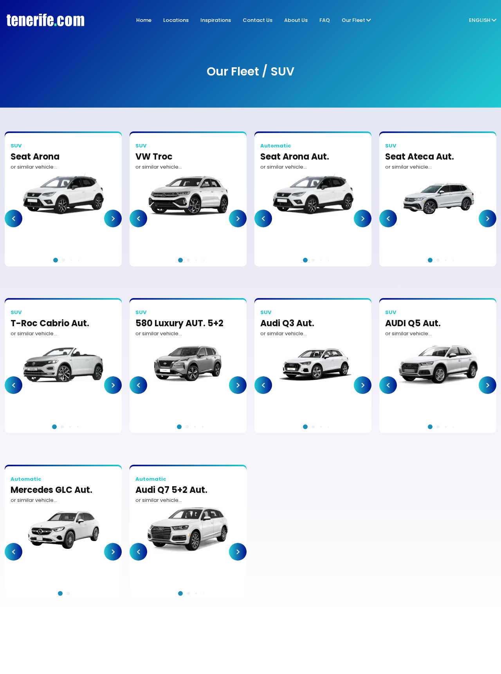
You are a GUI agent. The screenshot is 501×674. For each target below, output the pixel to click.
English (479, 20)
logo (43, 20)
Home (143, 20)
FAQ (324, 20)
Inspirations (215, 20)
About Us (296, 20)
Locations (176, 20)
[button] (13, 218)
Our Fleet (353, 20)
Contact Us (257, 20)
